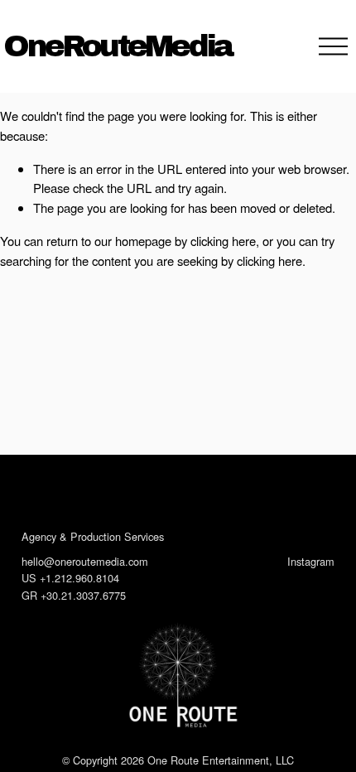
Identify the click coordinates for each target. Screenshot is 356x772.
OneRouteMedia (117, 46)
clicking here (223, 240)
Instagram (310, 561)
